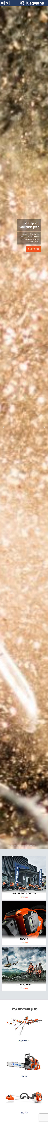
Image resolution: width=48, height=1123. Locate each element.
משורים (24, 1076)
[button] (3, 427)
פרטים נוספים (33, 248)
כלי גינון (24, 1112)
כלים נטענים (24, 1040)
